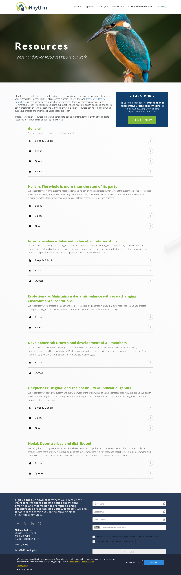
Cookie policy (74, 562)
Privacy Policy (22, 566)
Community (161, 6)
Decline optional (133, 562)
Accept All (154, 562)
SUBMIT (129, 552)
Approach (89, 6)
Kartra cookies (88, 562)
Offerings (102, 6)
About (76, 6)
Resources (117, 6)
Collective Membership (140, 6)
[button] (150, 140)
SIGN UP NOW (142, 120)
